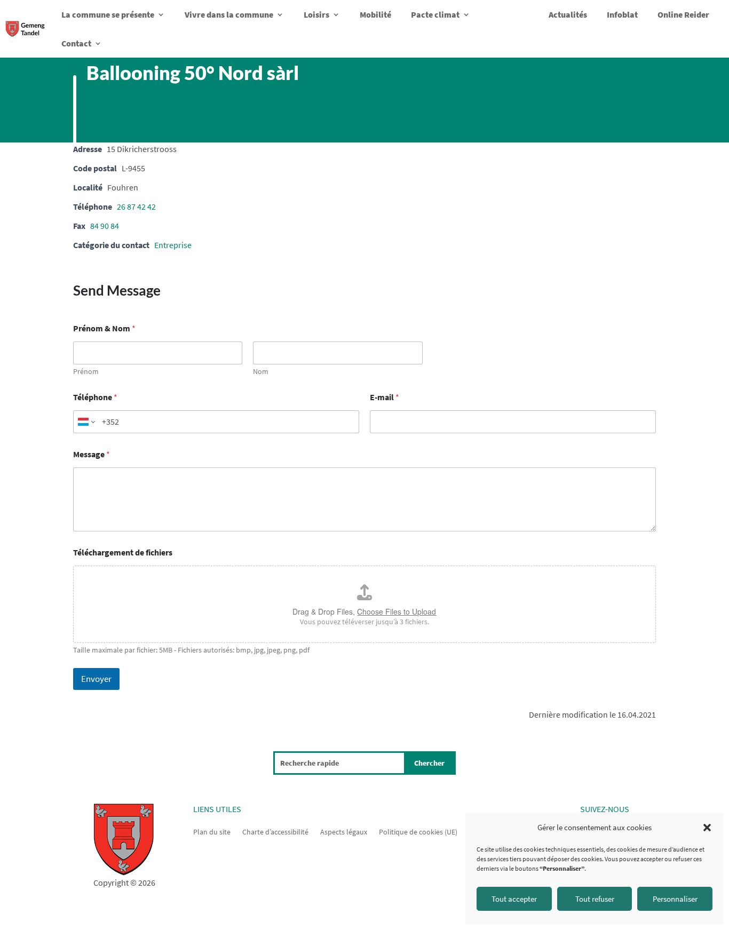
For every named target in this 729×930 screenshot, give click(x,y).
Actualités (568, 14)
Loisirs (316, 14)
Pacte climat (435, 14)
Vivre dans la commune (229, 14)
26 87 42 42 (136, 206)
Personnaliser (675, 899)
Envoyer (96, 679)
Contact (76, 43)
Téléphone (95, 397)
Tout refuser (594, 899)
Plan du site (212, 831)
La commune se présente (107, 14)
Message (91, 454)
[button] (707, 827)
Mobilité (375, 14)
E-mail (384, 397)
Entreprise (173, 245)
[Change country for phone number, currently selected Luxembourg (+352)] (85, 421)
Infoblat (622, 14)
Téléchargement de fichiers (122, 552)
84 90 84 (104, 225)
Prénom (86, 371)
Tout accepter (514, 899)
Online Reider (683, 14)
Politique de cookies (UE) (418, 831)
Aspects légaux (343, 831)
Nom (260, 371)
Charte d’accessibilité (275, 831)
